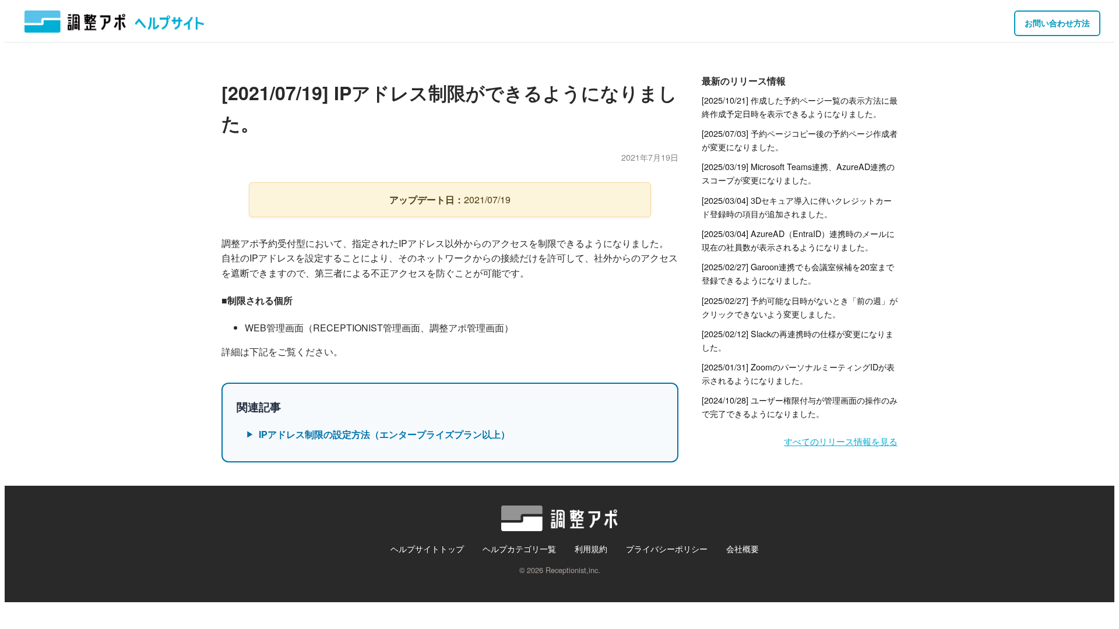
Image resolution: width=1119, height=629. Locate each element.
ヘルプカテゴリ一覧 (519, 548)
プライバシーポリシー (667, 548)
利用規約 (591, 548)
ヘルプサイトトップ (427, 548)
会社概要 (742, 548)
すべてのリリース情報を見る (841, 441)
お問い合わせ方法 (1057, 23)
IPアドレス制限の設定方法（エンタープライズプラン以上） (384, 434)
